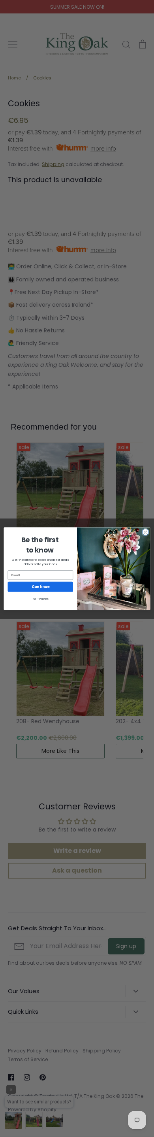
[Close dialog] (145, 532)
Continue (40, 586)
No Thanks (40, 599)
